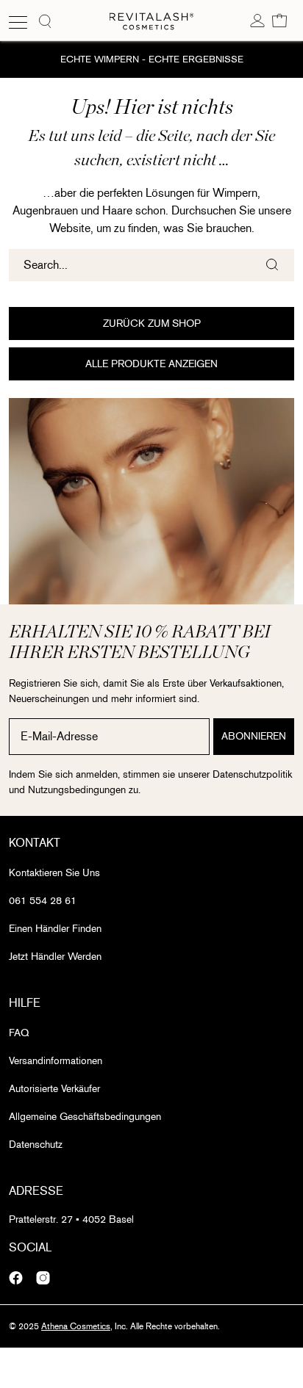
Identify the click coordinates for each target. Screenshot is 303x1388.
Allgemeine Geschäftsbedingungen (85, 1116)
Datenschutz (36, 1144)
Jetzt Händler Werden (55, 956)
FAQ (19, 1033)
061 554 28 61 (42, 900)
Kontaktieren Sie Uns (54, 873)
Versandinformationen (55, 1061)
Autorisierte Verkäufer (54, 1088)
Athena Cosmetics (75, 1326)
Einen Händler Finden (55, 928)
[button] (279, 19)
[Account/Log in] (257, 19)
